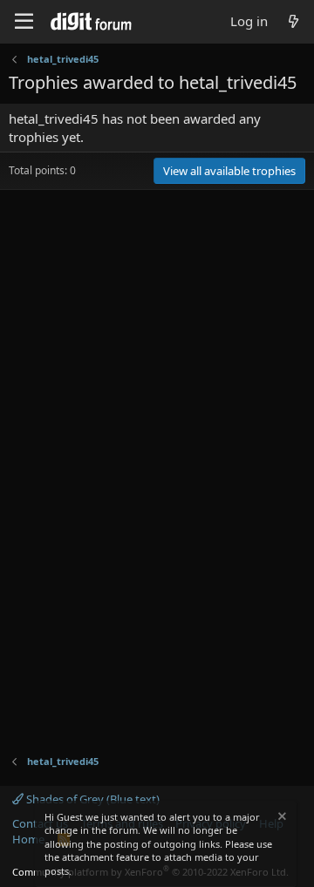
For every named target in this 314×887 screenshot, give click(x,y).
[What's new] (293, 21)
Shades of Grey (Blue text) (92, 799)
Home (28, 839)
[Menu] (23, 22)
